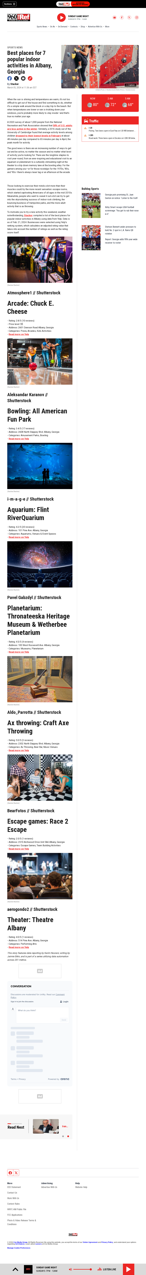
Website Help (81, 1187)
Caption (130, 85)
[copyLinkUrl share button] (30, 78)
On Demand (62, 26)
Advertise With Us (95, 26)
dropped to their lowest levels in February (38, 135)
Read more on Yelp (19, 334)
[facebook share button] (9, 78)
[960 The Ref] (73, 4)
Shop (83, 26)
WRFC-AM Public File (16, 1209)
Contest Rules (13, 1203)
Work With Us (13, 1198)
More (107, 26)
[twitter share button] (16, 78)
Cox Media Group (20, 1242)
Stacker (28, 215)
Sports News (42, 26)
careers (38, 1244)
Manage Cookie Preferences (18, 1248)
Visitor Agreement (90, 1242)
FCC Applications (14, 1215)
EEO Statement (14, 1187)
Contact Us (12, 1192)
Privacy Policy (107, 1242)
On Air (52, 26)
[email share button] (23, 78)
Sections (8, 4)
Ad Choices (20, 1244)
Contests (74, 26)
